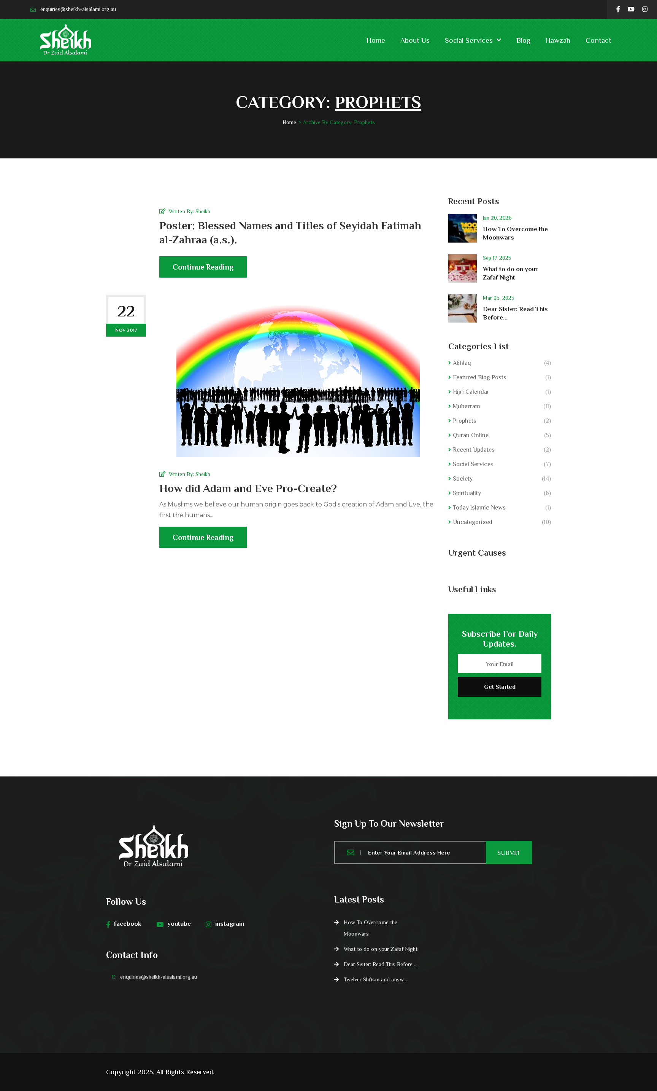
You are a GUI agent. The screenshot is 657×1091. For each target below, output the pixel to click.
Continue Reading (203, 267)
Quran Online (471, 435)
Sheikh (202, 211)
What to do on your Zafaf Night (380, 949)
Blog (523, 40)
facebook (127, 923)
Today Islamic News (479, 507)
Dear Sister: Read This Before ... (380, 964)
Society (463, 478)
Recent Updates (474, 449)
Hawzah (558, 40)
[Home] (214, 846)
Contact (598, 40)
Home (376, 40)
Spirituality (467, 493)
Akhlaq (462, 362)
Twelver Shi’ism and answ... (375, 979)
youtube (179, 923)
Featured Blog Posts (479, 377)
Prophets (464, 420)
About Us (415, 40)
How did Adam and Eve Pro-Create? (248, 488)
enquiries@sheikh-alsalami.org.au (78, 9)
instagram (229, 923)
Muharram (466, 406)
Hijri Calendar (471, 391)
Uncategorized (472, 522)
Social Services (469, 40)
